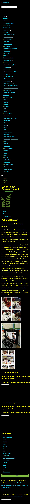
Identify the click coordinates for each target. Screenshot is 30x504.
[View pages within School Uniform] (12, 60)
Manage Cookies (6, 499)
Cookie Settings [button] (6, 487)
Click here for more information (15, 496)
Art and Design (7, 216)
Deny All (9, 499)
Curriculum (6, 213)
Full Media (17, 485)
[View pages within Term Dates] (10, 67)
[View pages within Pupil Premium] (12, 37)
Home (4, 211)
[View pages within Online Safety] (11, 81)
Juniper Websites (11, 482)
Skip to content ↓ (5, 2)
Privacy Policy (24, 485)
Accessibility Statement (7, 485)
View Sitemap (20, 482)
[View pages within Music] (7, 125)
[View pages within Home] (6, 16)
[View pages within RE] (6, 111)
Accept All (3, 499)
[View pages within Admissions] (10, 30)
